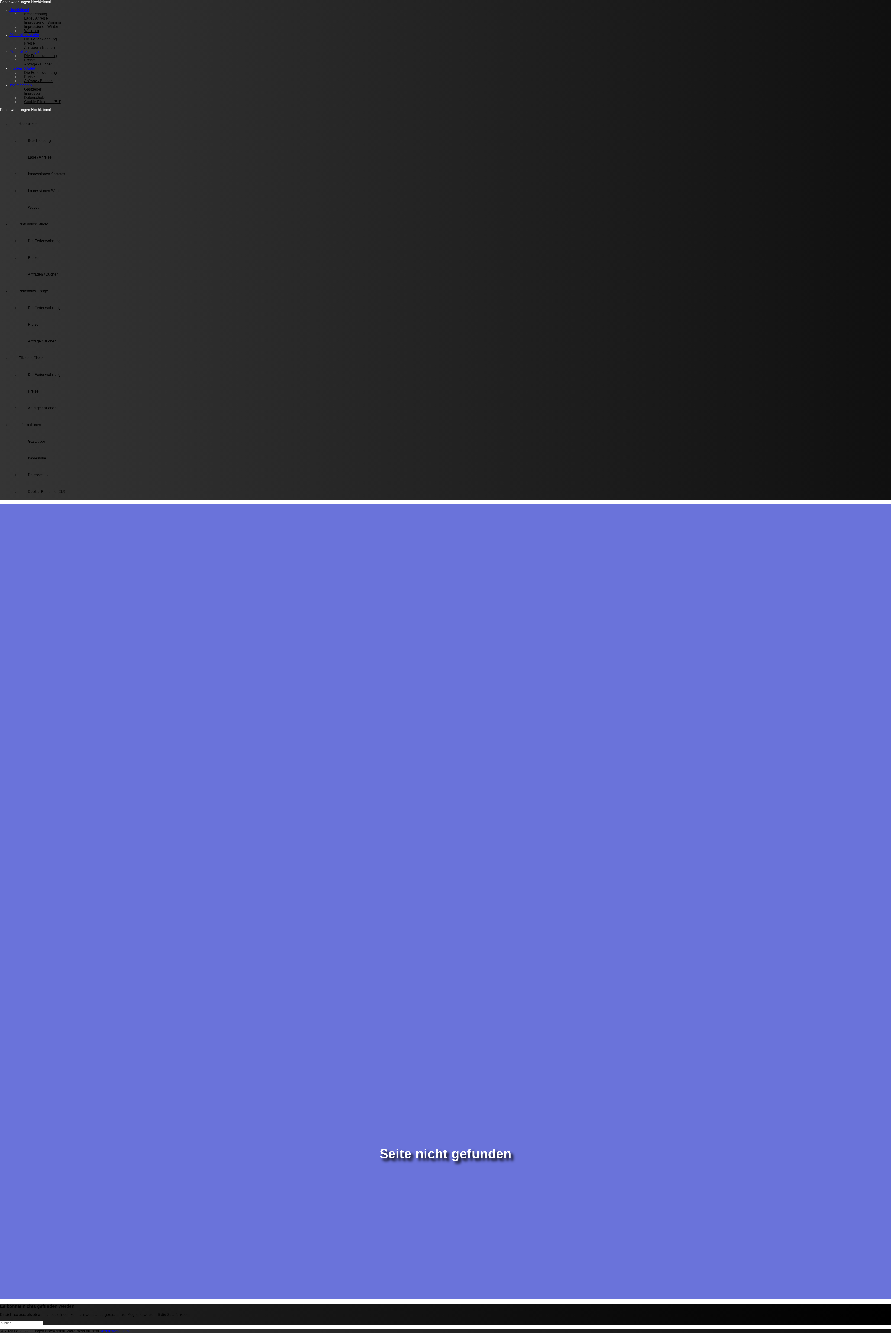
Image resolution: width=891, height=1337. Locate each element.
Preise (33, 258)
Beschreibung (39, 141)
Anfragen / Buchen (39, 47)
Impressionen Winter (45, 191)
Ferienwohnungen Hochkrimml (25, 2)
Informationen (30, 425)
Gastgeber (36, 441)
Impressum (37, 458)
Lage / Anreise (40, 157)
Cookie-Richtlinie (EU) (42, 102)
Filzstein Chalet (31, 358)
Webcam (31, 31)
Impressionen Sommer (46, 174)
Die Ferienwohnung (40, 39)
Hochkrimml (28, 124)
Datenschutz (38, 475)
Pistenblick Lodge (33, 291)
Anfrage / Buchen (38, 64)
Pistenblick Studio (33, 224)
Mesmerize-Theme (115, 1331)
